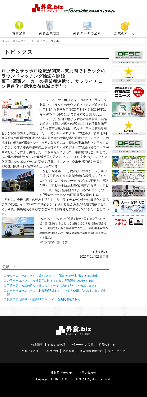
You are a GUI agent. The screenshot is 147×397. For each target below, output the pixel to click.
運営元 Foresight (62, 372)
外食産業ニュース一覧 (26, 41)
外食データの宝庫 (87, 33)
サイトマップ (116, 351)
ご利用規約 (51, 351)
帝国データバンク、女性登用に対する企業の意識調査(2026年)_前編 (50, 280)
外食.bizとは (30, 351)
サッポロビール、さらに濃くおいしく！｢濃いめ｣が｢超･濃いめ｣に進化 (52, 275)
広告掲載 (69, 351)
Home (5, 41)
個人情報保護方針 (91, 351)
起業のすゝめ (124, 33)
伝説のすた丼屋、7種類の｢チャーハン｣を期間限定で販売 (43, 299)
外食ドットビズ (71, 379)
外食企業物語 (49, 33)
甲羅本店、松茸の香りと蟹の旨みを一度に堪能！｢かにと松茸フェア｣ (51, 285)
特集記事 (19, 33)
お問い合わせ (87, 372)
